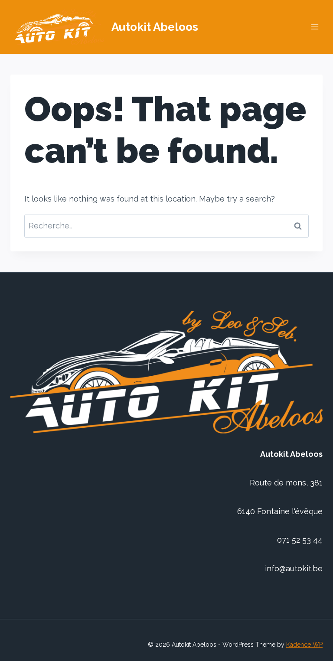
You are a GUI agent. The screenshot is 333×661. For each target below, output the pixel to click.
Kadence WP (304, 644)
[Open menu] (315, 27)
